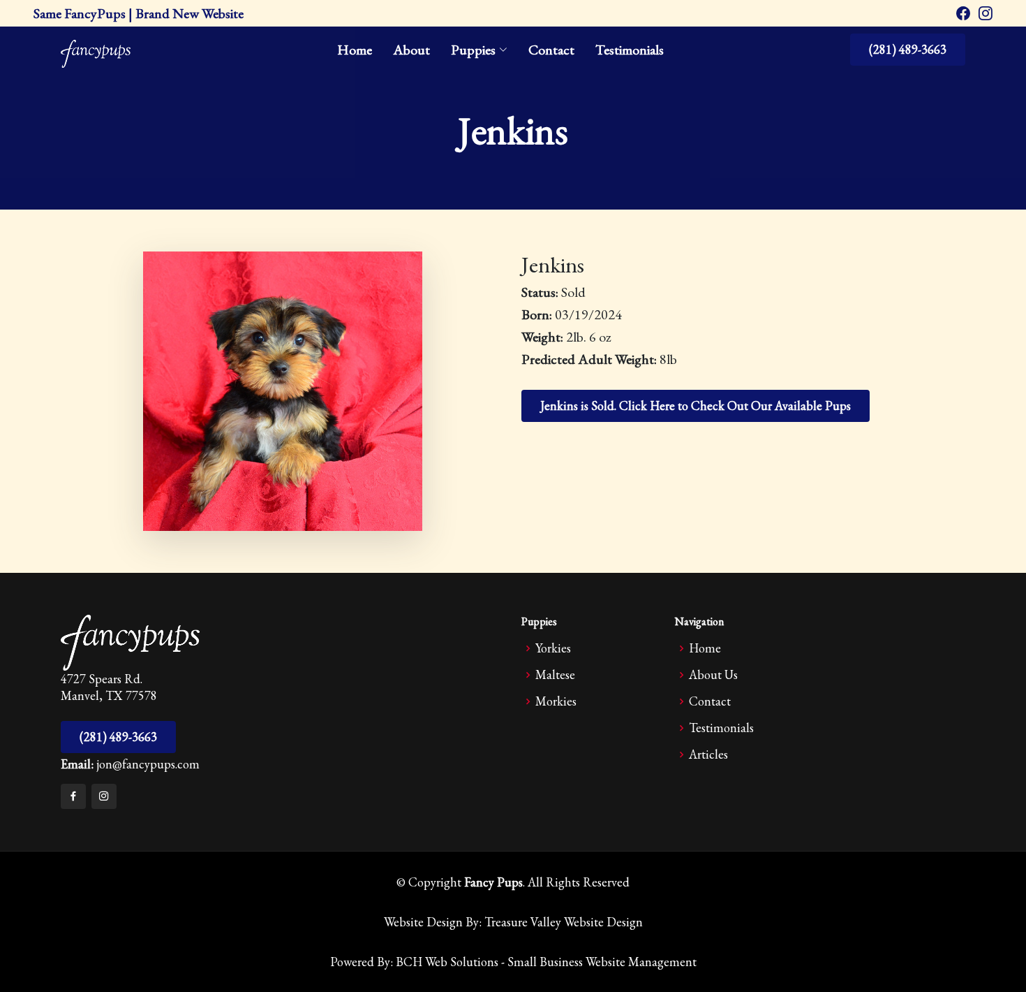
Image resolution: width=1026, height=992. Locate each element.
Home (354, 50)
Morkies (556, 701)
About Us (713, 675)
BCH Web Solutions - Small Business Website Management (546, 962)
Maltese (555, 675)
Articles (708, 754)
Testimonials (629, 50)
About (411, 50)
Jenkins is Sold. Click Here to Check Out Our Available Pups (695, 405)
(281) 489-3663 (907, 49)
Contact (551, 50)
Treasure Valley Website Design (563, 922)
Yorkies (553, 648)
